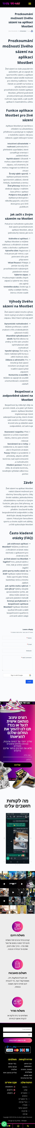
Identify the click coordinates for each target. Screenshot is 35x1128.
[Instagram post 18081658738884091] (30, 901)
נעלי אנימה (23, 1102)
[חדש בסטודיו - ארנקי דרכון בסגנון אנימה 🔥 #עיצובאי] (13, 884)
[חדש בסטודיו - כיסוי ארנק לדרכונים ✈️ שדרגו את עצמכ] (13, 875)
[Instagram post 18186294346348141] (22, 892)
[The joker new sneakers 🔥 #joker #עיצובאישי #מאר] (22, 884)
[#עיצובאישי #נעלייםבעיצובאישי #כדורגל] (13, 892)
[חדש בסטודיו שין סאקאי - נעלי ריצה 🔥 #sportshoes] (30, 875)
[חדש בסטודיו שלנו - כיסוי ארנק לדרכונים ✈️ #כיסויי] (4, 875)
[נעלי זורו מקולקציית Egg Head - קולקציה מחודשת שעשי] (13, 909)
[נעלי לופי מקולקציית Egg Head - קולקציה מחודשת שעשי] (4, 909)
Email (29, 644)
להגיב (29, 681)
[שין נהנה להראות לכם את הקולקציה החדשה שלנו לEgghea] (4, 901)
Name (29, 638)
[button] (30, 4)
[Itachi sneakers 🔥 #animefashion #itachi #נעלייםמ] (4, 884)
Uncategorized (13, 31)
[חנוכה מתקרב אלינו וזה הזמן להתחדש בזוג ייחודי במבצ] (30, 909)
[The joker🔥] (30, 884)
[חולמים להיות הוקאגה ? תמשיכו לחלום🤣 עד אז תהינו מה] (4, 892)
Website (29, 651)
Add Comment (26, 657)
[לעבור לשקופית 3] (7, 861)
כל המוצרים (23, 1099)
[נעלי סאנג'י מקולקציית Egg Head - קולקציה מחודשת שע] (22, 909)
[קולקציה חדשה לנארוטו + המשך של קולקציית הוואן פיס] (13, 901)
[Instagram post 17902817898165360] (22, 901)
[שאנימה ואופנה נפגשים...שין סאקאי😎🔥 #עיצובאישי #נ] (30, 892)
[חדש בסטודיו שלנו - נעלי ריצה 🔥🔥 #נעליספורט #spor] (22, 875)
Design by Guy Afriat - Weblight (17, 1121)
